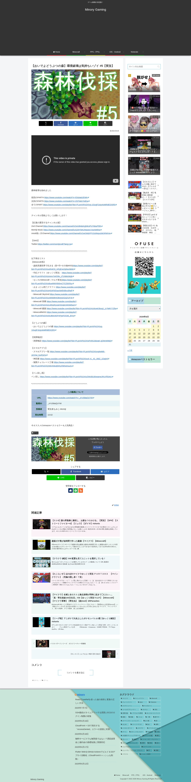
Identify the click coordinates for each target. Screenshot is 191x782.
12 (139, 333)
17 (130, 337)
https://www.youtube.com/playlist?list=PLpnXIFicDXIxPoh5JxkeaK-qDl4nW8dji (76, 341)
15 (153, 333)
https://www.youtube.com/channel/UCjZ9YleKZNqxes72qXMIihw (71, 230)
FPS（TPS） (135, 775)
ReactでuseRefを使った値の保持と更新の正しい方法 (95, 701)
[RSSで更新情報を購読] (80, 490)
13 (144, 333)
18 (135, 337)
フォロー (99, 447)
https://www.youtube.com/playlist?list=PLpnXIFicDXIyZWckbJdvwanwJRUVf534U (76, 377)
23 (158, 337)
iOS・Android (147, 775)
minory (81, 694)
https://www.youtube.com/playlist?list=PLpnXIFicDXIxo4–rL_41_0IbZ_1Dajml (74, 359)
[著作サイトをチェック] (70, 490)
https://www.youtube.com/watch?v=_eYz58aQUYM (70, 398)
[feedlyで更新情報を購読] (75, 490)
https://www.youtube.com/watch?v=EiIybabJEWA (65, 197)
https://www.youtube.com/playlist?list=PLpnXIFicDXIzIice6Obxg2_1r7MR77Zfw (81, 308)
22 (153, 337)
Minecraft (125, 775)
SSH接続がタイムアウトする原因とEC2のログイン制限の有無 (95, 714)
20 (144, 337)
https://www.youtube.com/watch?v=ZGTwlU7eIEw (66, 201)
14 (149, 333)
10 (130, 333)
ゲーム (36, 433)
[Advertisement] (95, 32)
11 (135, 333)
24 (130, 341)
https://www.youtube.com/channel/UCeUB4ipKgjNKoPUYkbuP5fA (72, 226)
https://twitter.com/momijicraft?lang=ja (54, 244)
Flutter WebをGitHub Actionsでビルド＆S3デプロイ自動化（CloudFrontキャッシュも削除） (95, 755)
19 (139, 337)
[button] (105, 123)
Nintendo (158, 775)
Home (118, 775)
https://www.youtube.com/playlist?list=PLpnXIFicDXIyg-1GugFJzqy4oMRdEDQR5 (79, 205)
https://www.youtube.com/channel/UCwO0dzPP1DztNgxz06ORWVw (80, 233)
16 (158, 333)
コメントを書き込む (76, 673)
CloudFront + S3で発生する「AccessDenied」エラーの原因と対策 (92, 727)
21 (149, 337)
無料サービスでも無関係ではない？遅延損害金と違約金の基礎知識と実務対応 (95, 740)
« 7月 (130, 350)
